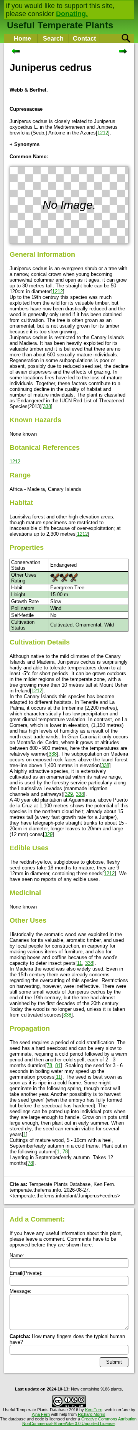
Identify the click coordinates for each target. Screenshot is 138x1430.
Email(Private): (26, 1273)
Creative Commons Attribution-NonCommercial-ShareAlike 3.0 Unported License (80, 1421)
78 (49, 1065)
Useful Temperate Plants (60, 25)
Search (53, 38)
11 (79, 963)
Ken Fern (93, 1409)
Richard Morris (91, 1414)
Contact (84, 38)
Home (22, 38)
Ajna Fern (41, 1414)
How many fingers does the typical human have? (67, 1339)
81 (58, 1065)
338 (47, 406)
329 (69, 794)
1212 (102, 133)
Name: (17, 1255)
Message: (20, 1291)
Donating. (72, 14)
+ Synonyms (24, 144)
